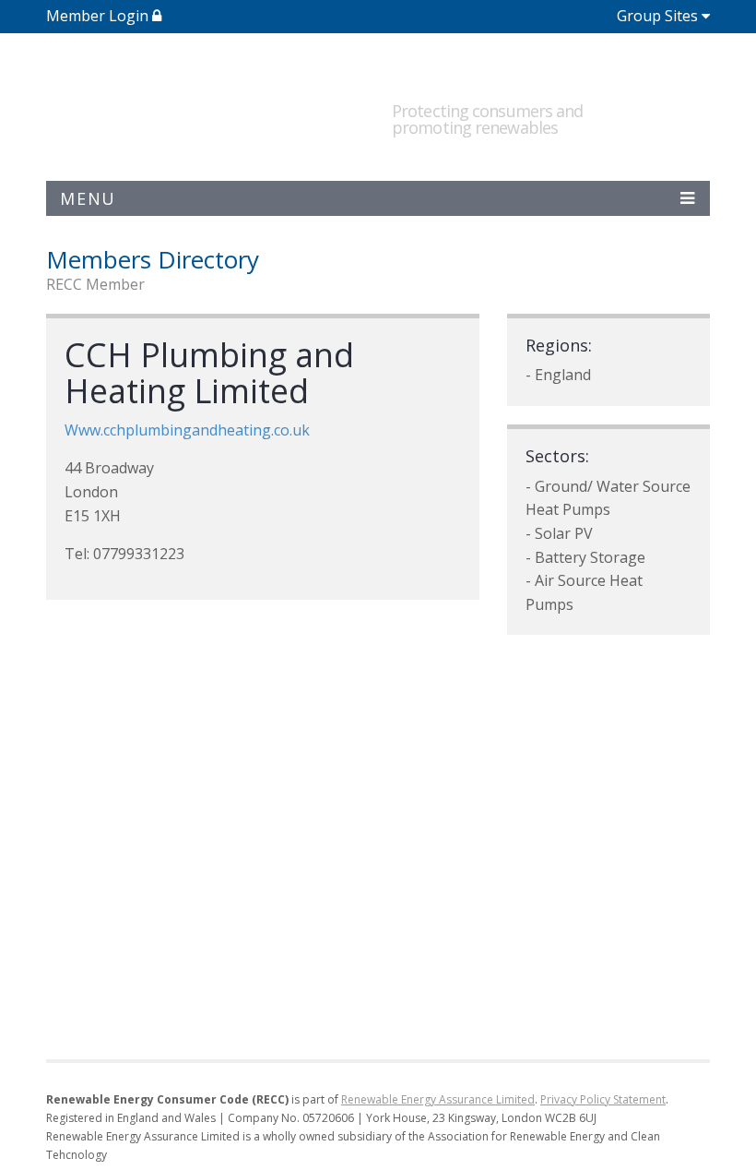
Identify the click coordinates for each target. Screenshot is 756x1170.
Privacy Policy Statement (603, 1099)
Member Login (99, 16)
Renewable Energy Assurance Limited (438, 1099)
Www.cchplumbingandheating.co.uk (187, 430)
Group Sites (657, 16)
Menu (88, 198)
